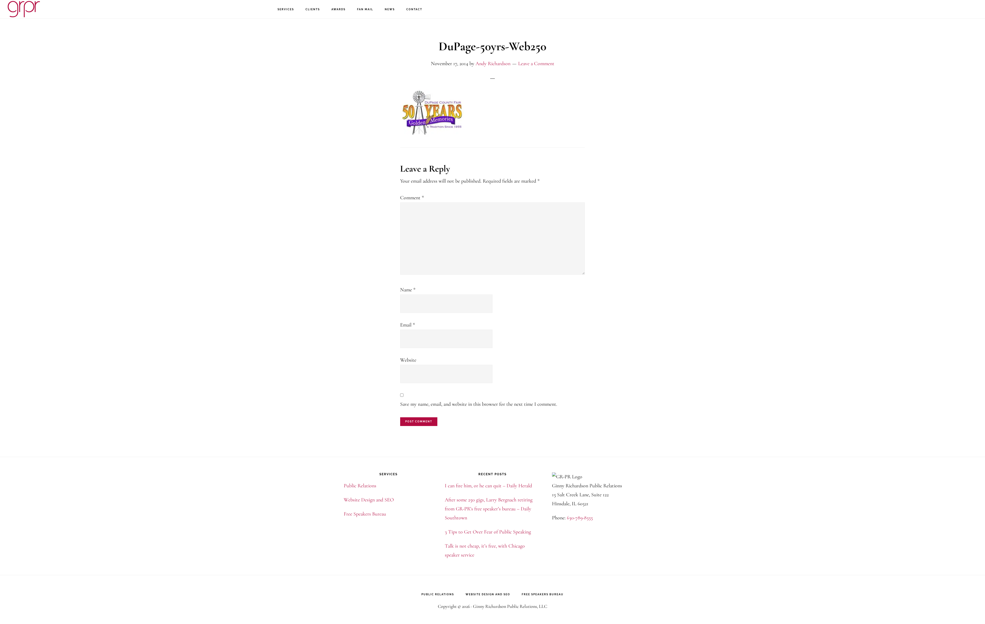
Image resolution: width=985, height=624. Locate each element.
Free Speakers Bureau (365, 514)
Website (408, 360)
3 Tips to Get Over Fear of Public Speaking (488, 532)
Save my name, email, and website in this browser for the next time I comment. (478, 404)
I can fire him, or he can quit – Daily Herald (488, 486)
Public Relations (360, 486)
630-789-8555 (580, 518)
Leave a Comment (536, 64)
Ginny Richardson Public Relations (33, 9)
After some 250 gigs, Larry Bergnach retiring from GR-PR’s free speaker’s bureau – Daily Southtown (489, 509)
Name (408, 290)
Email (407, 325)
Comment (412, 198)
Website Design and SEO (369, 500)
